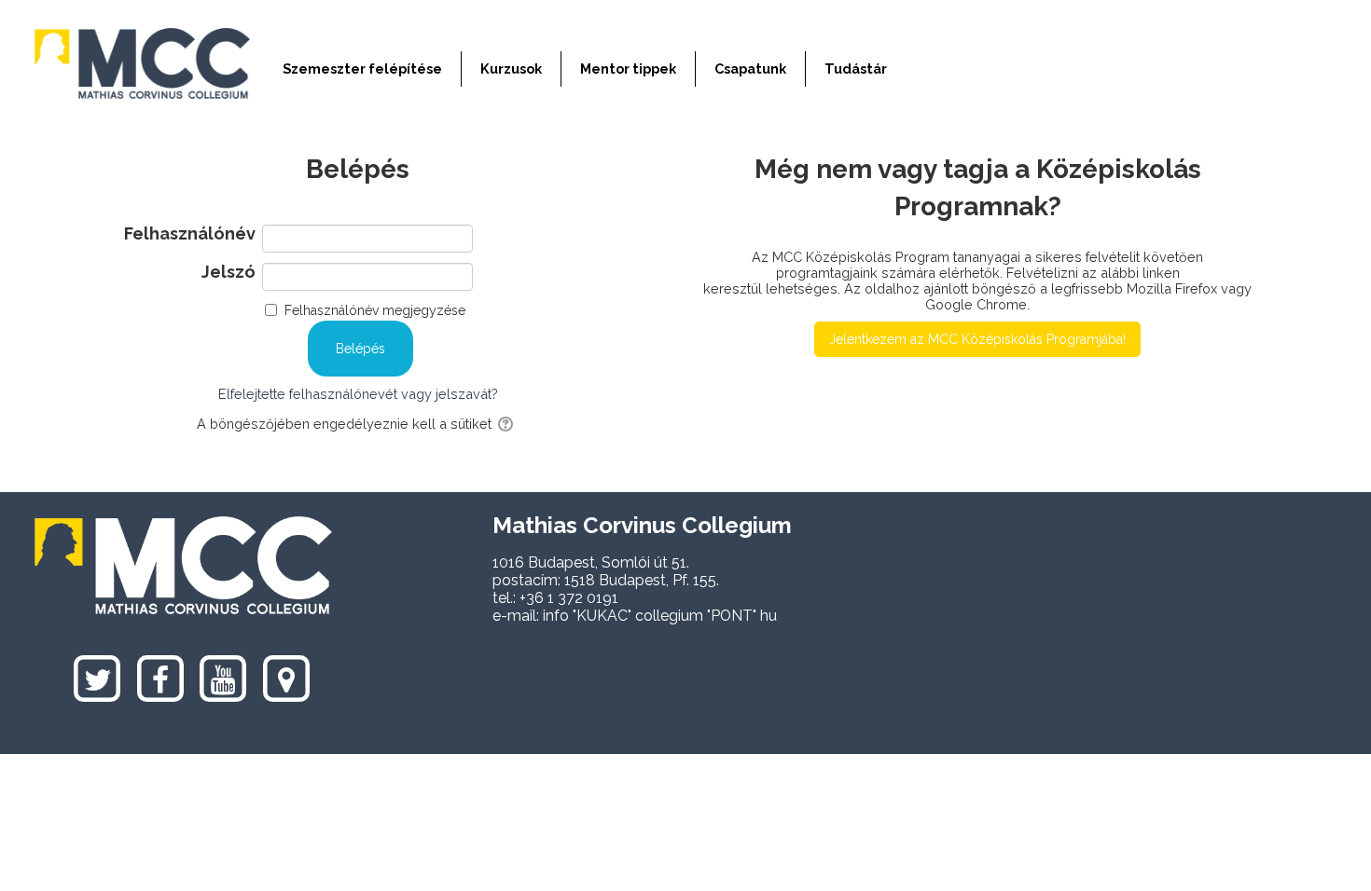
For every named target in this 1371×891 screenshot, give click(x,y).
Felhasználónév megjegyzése (374, 310)
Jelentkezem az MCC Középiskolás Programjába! (977, 339)
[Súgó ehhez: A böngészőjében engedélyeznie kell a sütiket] (507, 424)
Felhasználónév (190, 234)
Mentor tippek (628, 68)
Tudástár (855, 68)
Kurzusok (511, 68)
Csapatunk (750, 68)
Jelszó (228, 272)
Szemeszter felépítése (362, 68)
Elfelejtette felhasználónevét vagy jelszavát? (358, 394)
